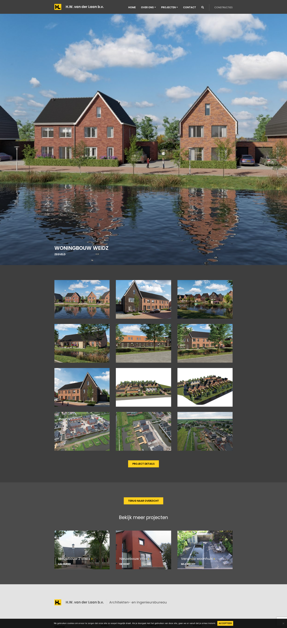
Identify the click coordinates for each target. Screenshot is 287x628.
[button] (202, 7)
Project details (143, 464)
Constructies (223, 7)
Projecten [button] (168, 7)
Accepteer (225, 623)
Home (132, 7)
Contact (189, 7)
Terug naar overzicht (143, 501)
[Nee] (283, 623)
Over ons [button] (147, 7)
